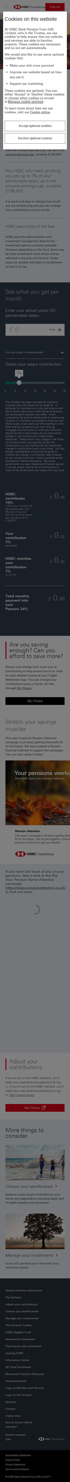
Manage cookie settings (25, 102)
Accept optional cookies (35, 126)
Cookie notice (40, 112)
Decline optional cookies (35, 138)
